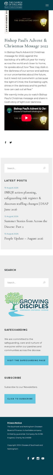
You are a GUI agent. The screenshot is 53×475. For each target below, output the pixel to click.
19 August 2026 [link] (11, 187)
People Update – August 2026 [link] (23, 238)
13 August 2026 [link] (11, 216)
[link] (13, 5)
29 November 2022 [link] (6, 20)
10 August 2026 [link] (11, 234)
